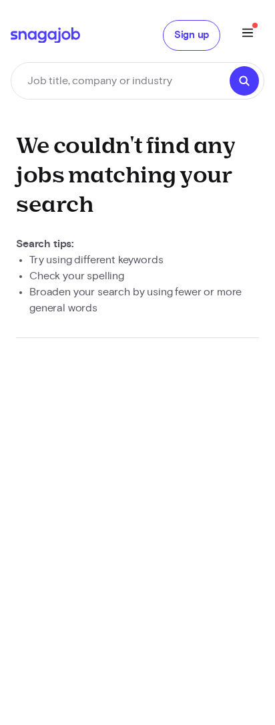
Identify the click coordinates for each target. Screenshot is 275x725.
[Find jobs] (244, 81)
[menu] (247, 35)
